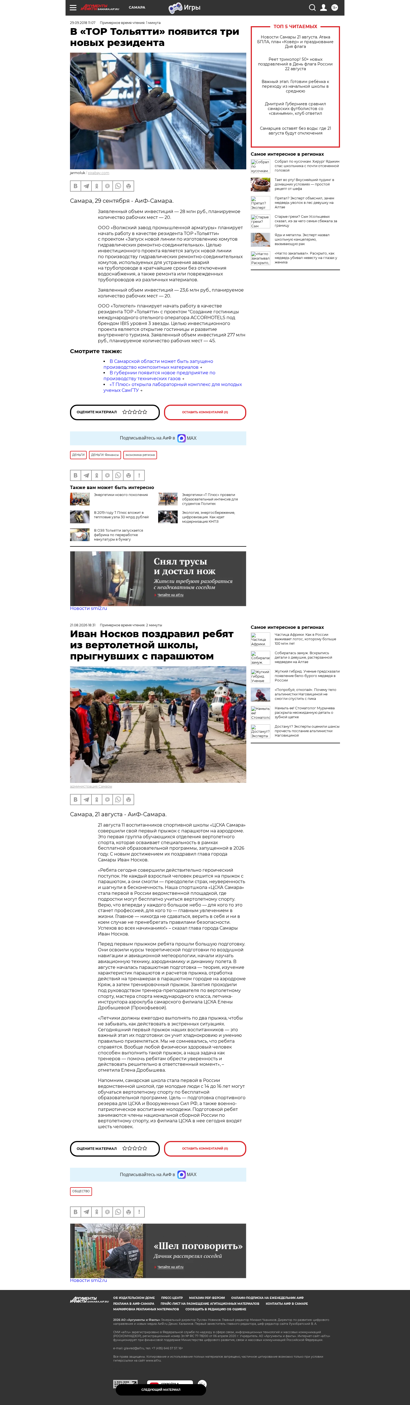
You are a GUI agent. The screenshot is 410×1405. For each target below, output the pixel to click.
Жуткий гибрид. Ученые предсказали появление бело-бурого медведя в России (307, 675)
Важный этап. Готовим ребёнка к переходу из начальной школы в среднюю (295, 86)
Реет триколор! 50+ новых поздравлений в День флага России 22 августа (295, 64)
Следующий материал (160, 1390)
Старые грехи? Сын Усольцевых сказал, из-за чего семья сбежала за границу (306, 221)
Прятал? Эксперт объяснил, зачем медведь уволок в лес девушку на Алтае (304, 202)
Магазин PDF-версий (207, 1298)
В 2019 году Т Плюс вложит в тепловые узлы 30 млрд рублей (121, 514)
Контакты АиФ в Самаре (287, 1304)
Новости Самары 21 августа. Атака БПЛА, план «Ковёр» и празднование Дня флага (295, 42)
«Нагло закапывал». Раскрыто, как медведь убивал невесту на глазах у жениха (306, 257)
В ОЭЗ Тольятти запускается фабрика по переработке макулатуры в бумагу (118, 534)
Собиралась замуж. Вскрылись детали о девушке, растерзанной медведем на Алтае (303, 657)
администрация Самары (91, 786)
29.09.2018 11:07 (82, 23)
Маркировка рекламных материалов (146, 1309)
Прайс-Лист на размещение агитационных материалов (210, 1304)
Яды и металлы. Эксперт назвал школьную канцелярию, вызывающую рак (302, 239)
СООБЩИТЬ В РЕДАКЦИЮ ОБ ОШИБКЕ (215, 1309)
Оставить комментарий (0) (205, 412)
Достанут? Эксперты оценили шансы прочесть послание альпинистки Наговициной (307, 730)
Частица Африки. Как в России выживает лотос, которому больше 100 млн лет (305, 639)
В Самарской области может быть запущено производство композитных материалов (158, 364)
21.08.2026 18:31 (82, 625)
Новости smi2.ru (88, 608)
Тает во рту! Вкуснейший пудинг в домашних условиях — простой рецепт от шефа (304, 184)
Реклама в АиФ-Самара (133, 1304)
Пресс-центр (172, 1298)
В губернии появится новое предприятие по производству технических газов (159, 375)
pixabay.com (98, 173)
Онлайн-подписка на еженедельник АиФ (267, 1298)
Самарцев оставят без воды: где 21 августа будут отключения (295, 131)
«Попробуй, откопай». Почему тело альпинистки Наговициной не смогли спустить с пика (305, 694)
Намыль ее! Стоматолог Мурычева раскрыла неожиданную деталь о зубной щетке (305, 712)
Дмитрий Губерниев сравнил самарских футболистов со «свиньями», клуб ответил (295, 109)
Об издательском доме (134, 1298)
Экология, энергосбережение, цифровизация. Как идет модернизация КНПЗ (208, 517)
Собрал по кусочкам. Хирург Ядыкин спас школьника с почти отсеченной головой (307, 165)
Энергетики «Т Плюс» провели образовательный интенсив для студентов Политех (210, 499)
